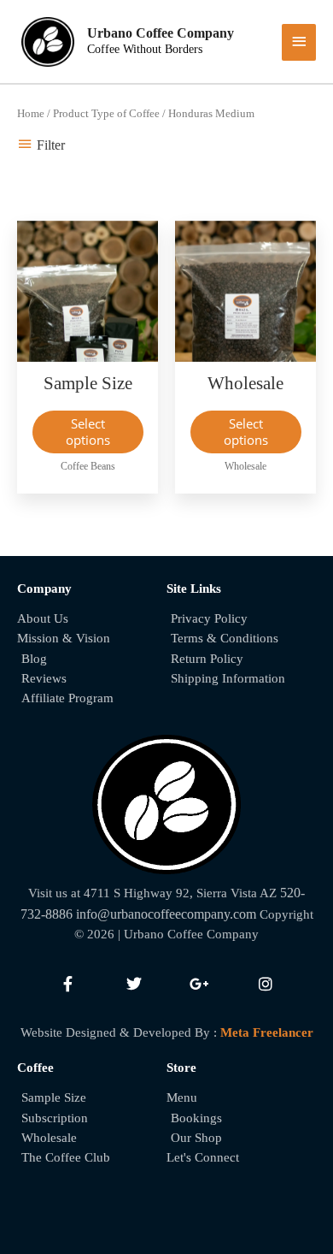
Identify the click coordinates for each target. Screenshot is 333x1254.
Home (30, 113)
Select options (88, 431)
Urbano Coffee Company (160, 33)
